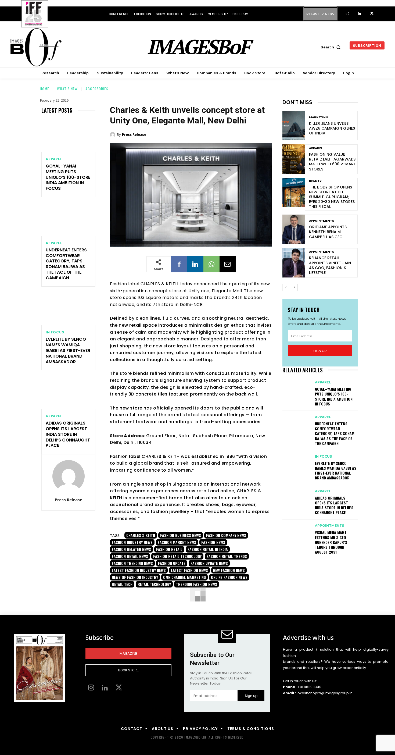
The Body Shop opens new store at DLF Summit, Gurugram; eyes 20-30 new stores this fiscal (332, 196)
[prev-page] (285, 287)
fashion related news (131, 549)
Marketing (318, 117)
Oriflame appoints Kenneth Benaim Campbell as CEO (328, 231)
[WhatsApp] (211, 264)
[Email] (228, 264)
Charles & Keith (140, 535)
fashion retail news (130, 556)
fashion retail (169, 549)
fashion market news (177, 542)
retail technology (154, 584)
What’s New (67, 88)
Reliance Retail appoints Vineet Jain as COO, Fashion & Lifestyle (330, 265)
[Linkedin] (359, 14)
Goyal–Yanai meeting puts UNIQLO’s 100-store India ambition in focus (68, 177)
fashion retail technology (177, 556)
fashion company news (226, 535)
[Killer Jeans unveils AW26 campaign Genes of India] (293, 125)
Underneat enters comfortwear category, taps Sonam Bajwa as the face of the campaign (66, 264)
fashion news (213, 542)
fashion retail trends (227, 556)
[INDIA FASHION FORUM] (35, 14)
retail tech (122, 584)
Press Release (68, 499)
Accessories (96, 88)
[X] (371, 14)
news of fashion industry (135, 577)
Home (44, 88)
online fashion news (229, 577)
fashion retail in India (208, 549)
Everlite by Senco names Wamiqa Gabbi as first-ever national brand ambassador (68, 350)
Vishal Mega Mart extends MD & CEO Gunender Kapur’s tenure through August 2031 (331, 542)
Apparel (54, 159)
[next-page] (294, 287)
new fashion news (229, 570)
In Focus (55, 332)
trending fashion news (196, 584)
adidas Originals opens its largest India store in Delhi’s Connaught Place (68, 434)
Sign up (320, 351)
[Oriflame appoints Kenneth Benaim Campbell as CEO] (293, 229)
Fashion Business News (180, 535)
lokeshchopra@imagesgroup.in (325, 693)
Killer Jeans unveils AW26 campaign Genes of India (332, 128)
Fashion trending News (132, 563)
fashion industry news (132, 542)
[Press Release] (68, 476)
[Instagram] (347, 14)
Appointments (321, 220)
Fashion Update (171, 563)
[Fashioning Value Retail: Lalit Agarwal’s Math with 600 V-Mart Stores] (293, 159)
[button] (332, 47)
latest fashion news (189, 570)
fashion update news (209, 563)
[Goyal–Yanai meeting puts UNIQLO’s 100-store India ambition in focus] (68, 136)
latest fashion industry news (139, 570)
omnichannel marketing (184, 577)
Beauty (315, 181)
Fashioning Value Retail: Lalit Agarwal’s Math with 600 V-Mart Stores (332, 162)
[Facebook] (179, 264)
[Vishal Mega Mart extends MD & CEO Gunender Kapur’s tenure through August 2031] (296, 531)
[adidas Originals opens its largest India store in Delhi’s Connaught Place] (68, 393)
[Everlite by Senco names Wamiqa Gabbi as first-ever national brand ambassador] (68, 309)
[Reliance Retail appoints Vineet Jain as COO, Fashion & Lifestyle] (293, 262)
